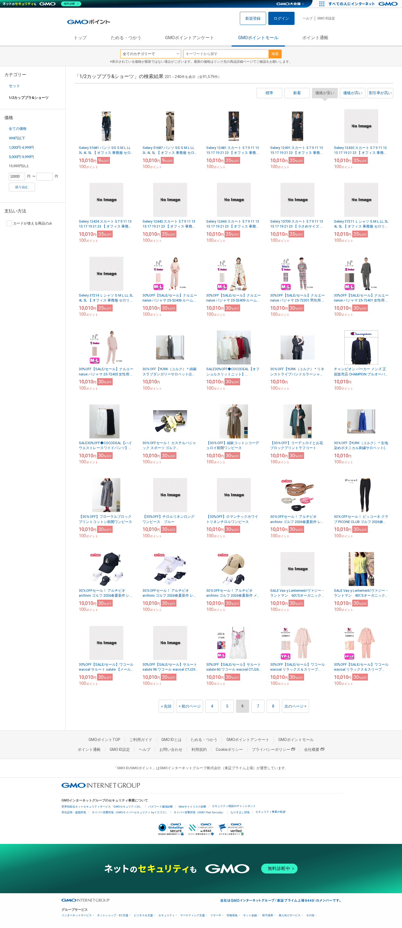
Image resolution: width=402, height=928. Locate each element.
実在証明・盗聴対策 (74, 812)
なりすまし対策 (240, 812)
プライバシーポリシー (271, 749)
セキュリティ (166, 915)
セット (14, 86)
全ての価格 (18, 129)
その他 (310, 915)
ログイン (281, 18)
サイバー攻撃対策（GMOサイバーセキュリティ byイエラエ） (130, 812)
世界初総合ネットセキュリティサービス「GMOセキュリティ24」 (102, 806)
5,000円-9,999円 (21, 157)
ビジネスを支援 (143, 915)
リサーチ (215, 915)
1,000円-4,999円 (21, 147)
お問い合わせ (170, 749)
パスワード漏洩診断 (160, 806)
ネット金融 (250, 915)
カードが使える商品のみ (32, 223)
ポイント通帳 (315, 37)
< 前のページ (190, 706)
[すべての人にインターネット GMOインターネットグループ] (364, 4)
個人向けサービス (290, 915)
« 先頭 (166, 706)
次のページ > (295, 706)
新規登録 (253, 18)
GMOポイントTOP (104, 739)
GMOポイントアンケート (189, 37)
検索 (275, 54)
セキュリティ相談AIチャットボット (234, 806)
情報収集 (232, 915)
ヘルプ (308, 18)
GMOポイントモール (258, 37)
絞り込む (21, 187)
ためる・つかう (126, 37)
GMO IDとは (171, 739)
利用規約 (199, 749)
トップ (80, 37)
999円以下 (17, 138)
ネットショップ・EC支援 (112, 915)
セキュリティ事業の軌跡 (270, 811)
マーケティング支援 (192, 915)
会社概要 (311, 749)
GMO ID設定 (326, 18)
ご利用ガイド (140, 739)
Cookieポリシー (229, 749)
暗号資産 (267, 915)
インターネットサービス (77, 915)
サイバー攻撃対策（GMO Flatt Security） (199, 812)
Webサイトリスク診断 (192, 806)
